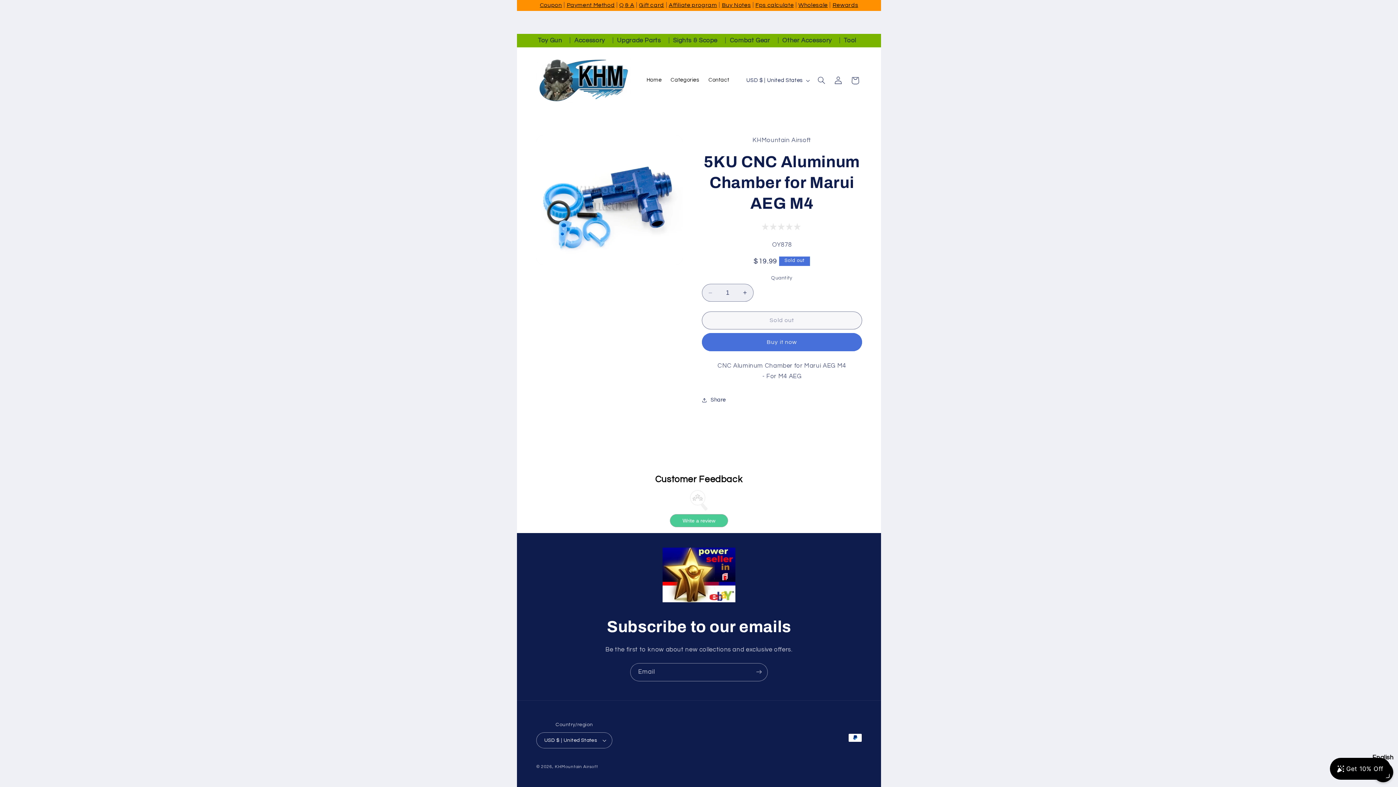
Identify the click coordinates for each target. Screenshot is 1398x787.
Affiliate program (693, 5)
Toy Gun (550, 40)
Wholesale (813, 5)
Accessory (589, 40)
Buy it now (782, 342)
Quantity (781, 278)
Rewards (845, 5)
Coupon (551, 5)
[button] (821, 80)
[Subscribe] (759, 672)
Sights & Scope (695, 40)
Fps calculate (774, 5)
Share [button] (718, 400)
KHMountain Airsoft (576, 767)
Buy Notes (736, 5)
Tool (850, 40)
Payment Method (591, 5)
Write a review (699, 521)
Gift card (651, 5)
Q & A (626, 5)
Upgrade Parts (639, 40)
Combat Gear (750, 40)
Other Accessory (807, 40)
